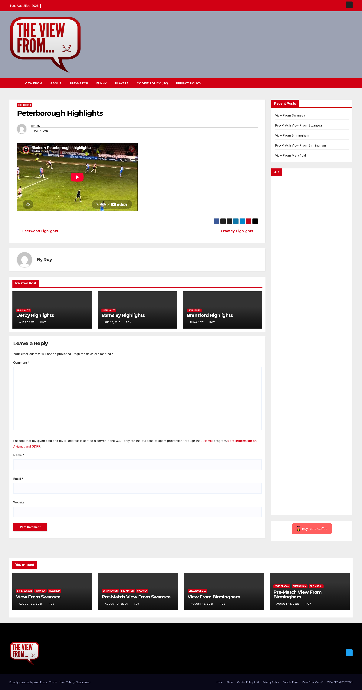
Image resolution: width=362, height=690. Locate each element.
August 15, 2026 (203, 603)
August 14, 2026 (288, 603)
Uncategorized (197, 591)
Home (219, 682)
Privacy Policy (188, 83)
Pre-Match (79, 83)
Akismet (207, 441)
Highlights (24, 105)
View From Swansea (290, 115)
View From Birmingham (292, 135)
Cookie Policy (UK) (152, 83)
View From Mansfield (290, 155)
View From (33, 83)
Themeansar (82, 682)
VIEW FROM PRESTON (340, 682)
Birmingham (299, 586)
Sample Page (290, 682)
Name (18, 455)
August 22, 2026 (31, 603)
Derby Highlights (35, 315)
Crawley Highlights (237, 231)
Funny (101, 83)
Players (122, 83)
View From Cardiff (312, 682)
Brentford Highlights (210, 315)
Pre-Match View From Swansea (298, 125)
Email (18, 479)
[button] (343, 83)
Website (18, 502)
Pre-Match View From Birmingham (300, 145)
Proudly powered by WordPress (28, 682)
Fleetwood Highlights (40, 231)
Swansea (40, 591)
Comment (21, 362)
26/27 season (24, 591)
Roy (37, 125)
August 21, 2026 (117, 603)
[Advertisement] (312, 346)
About (56, 83)
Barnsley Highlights (123, 315)
